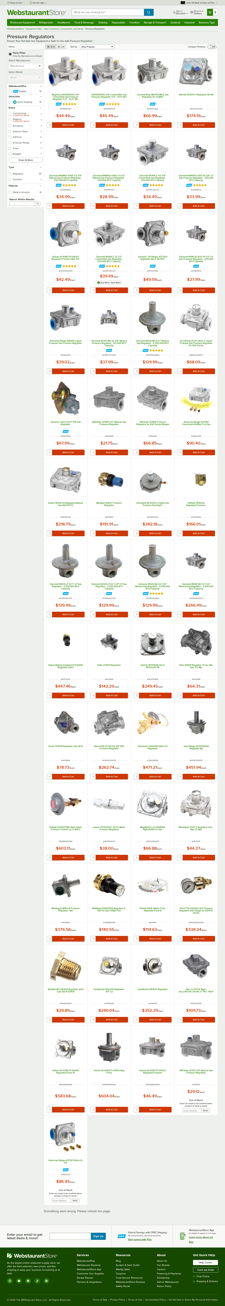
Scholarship (163, 1277)
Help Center (16, 3)
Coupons (121, 1273)
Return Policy (164, 1286)
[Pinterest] (46, 1281)
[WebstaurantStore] (36, 1255)
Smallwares (63, 22)
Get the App (38, 3)
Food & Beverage (84, 22)
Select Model (16, 72)
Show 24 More (25, 160)
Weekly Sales (123, 1269)
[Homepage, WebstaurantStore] (36, 12)
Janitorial (175, 22)
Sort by (73, 46)
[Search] (37, 204)
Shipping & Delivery (207, 1281)
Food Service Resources (129, 1277)
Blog (118, 1261)
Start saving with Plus (140, 1239)
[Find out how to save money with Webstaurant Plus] (59, 104)
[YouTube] (19, 1281)
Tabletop (103, 22)
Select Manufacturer (19, 60)
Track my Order (205, 1269)
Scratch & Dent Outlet (128, 1265)
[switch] (212, 46)
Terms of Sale (100, 1300)
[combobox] (108, 12)
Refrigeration (46, 22)
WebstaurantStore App (89, 1269)
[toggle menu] (39, 66)
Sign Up (98, 1236)
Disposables (118, 22)
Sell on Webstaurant (168, 1282)
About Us (162, 1261)
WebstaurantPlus (86, 1261)
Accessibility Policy (155, 1300)
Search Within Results (21, 199)
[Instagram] (10, 1281)
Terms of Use (135, 1300)
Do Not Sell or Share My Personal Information (193, 1300)
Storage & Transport (155, 22)
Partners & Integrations (89, 1282)
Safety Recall (123, 1286)
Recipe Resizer (85, 1277)
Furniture (135, 22)
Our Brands (163, 1265)
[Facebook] (28, 1281)
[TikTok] (37, 1281)
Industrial (189, 22)
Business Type (207, 22)
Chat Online (203, 1276)
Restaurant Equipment (22, 22)
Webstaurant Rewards (89, 1265)
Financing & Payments (169, 1273)
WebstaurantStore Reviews (130, 1282)
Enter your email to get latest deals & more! (24, 1236)
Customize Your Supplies (90, 1273)
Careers (161, 1269)
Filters (12, 46)
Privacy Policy (117, 1300)
